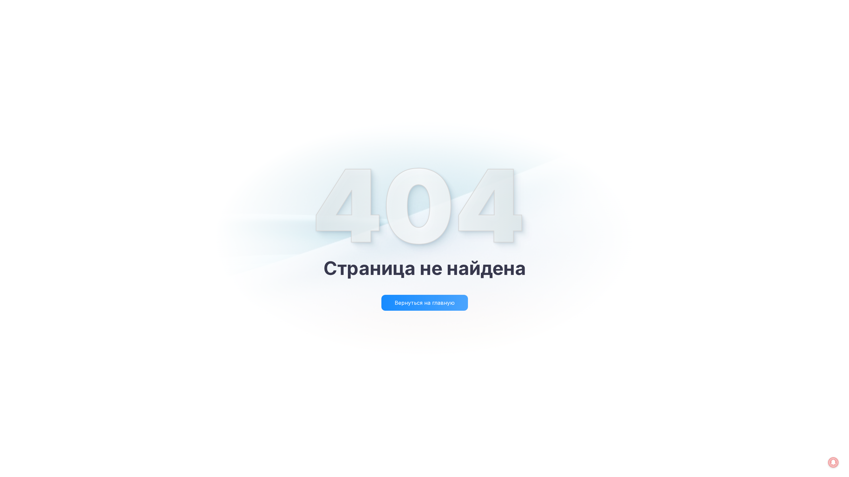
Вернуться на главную (425, 302)
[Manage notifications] (833, 462)
